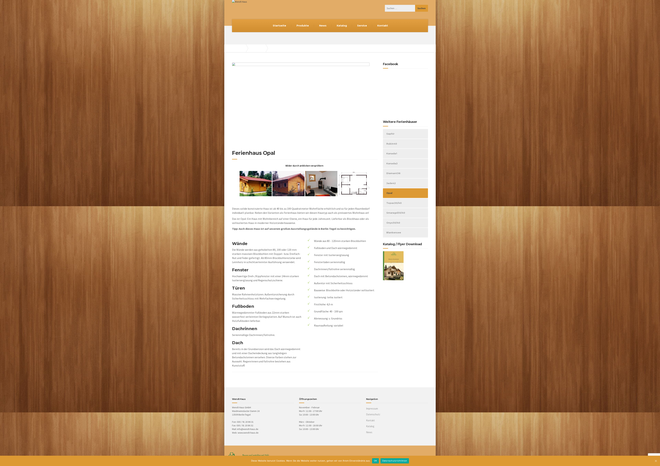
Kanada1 (391, 153)
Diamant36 (393, 173)
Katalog (342, 25)
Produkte (302, 25)
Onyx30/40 (393, 222)
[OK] (655, 461)
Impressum (372, 408)
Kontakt (382, 25)
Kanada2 (392, 163)
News (322, 25)
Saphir (390, 133)
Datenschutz (373, 414)
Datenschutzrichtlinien (394, 460)
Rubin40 (391, 143)
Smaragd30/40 (395, 212)
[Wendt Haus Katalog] (393, 265)
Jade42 (391, 183)
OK (375, 460)
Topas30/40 (394, 203)
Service (362, 25)
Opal (389, 193)
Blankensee (393, 232)
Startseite (279, 25)
